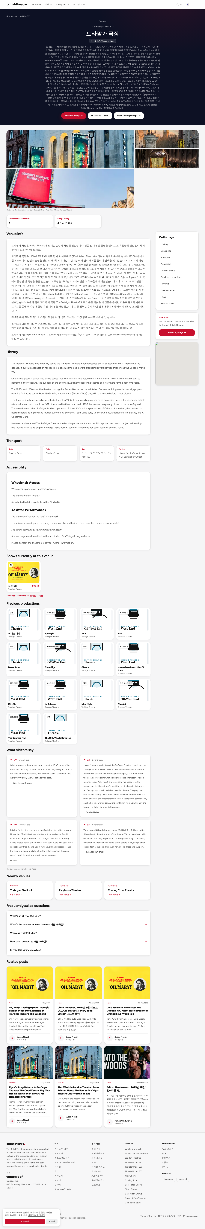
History (164, 244)
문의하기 (166, 1158)
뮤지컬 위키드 (98, 1167)
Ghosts (85, 667)
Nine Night (86, 704)
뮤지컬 (57, 1167)
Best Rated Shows (133, 1185)
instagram (168, 1179)
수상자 (57, 1185)
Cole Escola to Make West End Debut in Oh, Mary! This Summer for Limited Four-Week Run (127, 1010)
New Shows (130, 1176)
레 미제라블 (97, 1158)
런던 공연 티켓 (61, 1149)
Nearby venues (168, 290)
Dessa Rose (14, 667)
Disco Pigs (50, 667)
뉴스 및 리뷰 (79, 4)
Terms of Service (148, 1216)
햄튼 (94, 1162)
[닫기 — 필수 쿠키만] (56, 1212)
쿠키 (179, 1216)
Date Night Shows (133, 1194)
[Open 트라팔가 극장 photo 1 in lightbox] (70, 149)
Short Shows (131, 1189)
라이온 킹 (96, 1149)
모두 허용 (25, 1221)
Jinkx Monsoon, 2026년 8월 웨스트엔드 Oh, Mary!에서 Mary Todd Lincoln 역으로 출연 (78, 1010)
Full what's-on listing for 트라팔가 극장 (24, 595)
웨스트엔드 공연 (62, 1158)
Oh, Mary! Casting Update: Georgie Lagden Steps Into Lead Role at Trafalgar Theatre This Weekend (29, 1010)
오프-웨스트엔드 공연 (64, 1162)
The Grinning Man (17, 738)
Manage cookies (191, 1216)
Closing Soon (131, 1180)
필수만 (52, 1221)
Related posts (167, 303)
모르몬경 (96, 1185)
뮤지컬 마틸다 (98, 1180)
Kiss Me (12, 704)
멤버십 (165, 1167)
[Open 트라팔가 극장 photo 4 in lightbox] (70, 188)
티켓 (47, 4)
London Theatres (133, 1158)
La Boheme (50, 704)
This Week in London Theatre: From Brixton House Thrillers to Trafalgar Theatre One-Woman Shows (78, 1090)
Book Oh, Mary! (74, 115)
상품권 (165, 1162)
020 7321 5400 (100, 115)
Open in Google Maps (129, 115)
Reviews (165, 284)
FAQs (163, 297)
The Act (122, 704)
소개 (164, 1153)
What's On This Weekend (136, 1153)
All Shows (36, 4)
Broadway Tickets (62, 1189)
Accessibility (167, 264)
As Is (83, 633)
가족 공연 (58, 1176)
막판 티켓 (58, 1153)
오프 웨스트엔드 (89, 613)
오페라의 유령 (98, 1153)
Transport (165, 257)
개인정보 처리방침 (166, 1216)
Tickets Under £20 (133, 1162)
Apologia (49, 633)
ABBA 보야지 (98, 1176)
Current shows (168, 270)
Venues (14, 16)
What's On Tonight (133, 1149)
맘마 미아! (96, 1171)
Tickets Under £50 (133, 1171)
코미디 (57, 1180)
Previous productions (171, 277)
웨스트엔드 (51, 613)
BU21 (120, 633)
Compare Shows (133, 1202)
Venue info (166, 251)
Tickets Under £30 (133, 1167)
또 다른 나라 (14, 633)
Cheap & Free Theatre (135, 1198)
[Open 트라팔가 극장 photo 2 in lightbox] (167, 139)
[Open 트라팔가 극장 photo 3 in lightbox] (167, 158)
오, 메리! (12, 586)
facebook (182, 1179)
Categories (61, 4)
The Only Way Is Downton (58, 738)
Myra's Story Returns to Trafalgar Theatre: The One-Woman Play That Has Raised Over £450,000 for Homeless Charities (29, 1092)
